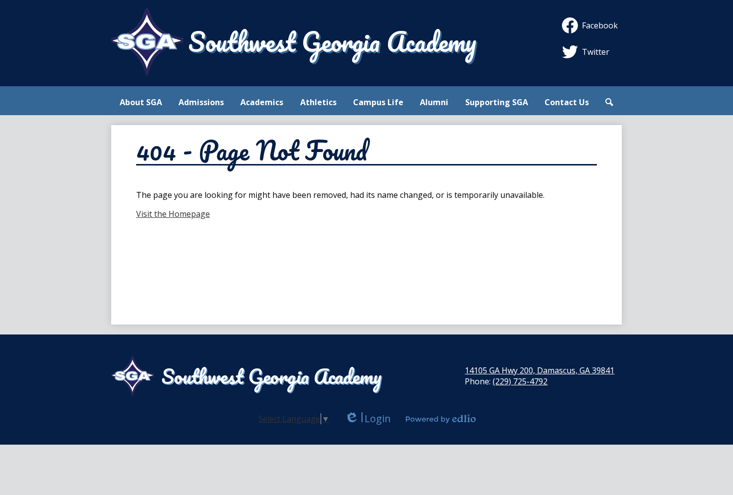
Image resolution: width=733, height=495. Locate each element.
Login (368, 418)
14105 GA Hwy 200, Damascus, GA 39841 (539, 370)
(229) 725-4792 (520, 381)
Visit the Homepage (173, 213)
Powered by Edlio (441, 419)
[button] (141, 102)
